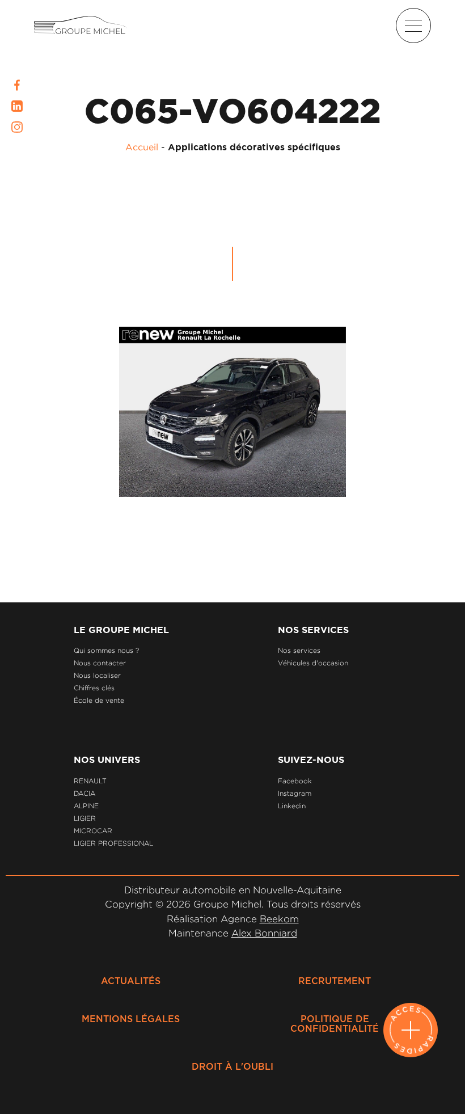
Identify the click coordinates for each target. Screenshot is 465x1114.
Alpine (86, 805)
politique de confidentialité (334, 1024)
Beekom (279, 919)
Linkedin (292, 805)
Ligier (85, 818)
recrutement (334, 981)
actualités (130, 981)
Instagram (294, 793)
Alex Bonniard (264, 933)
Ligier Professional (113, 843)
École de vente (99, 700)
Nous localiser (97, 675)
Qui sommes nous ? (106, 650)
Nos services (299, 650)
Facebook (295, 780)
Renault (90, 780)
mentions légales (131, 1019)
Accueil (141, 147)
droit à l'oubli (232, 1066)
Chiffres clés (94, 687)
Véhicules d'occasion (313, 662)
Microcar (93, 830)
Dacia (84, 793)
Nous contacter (100, 662)
